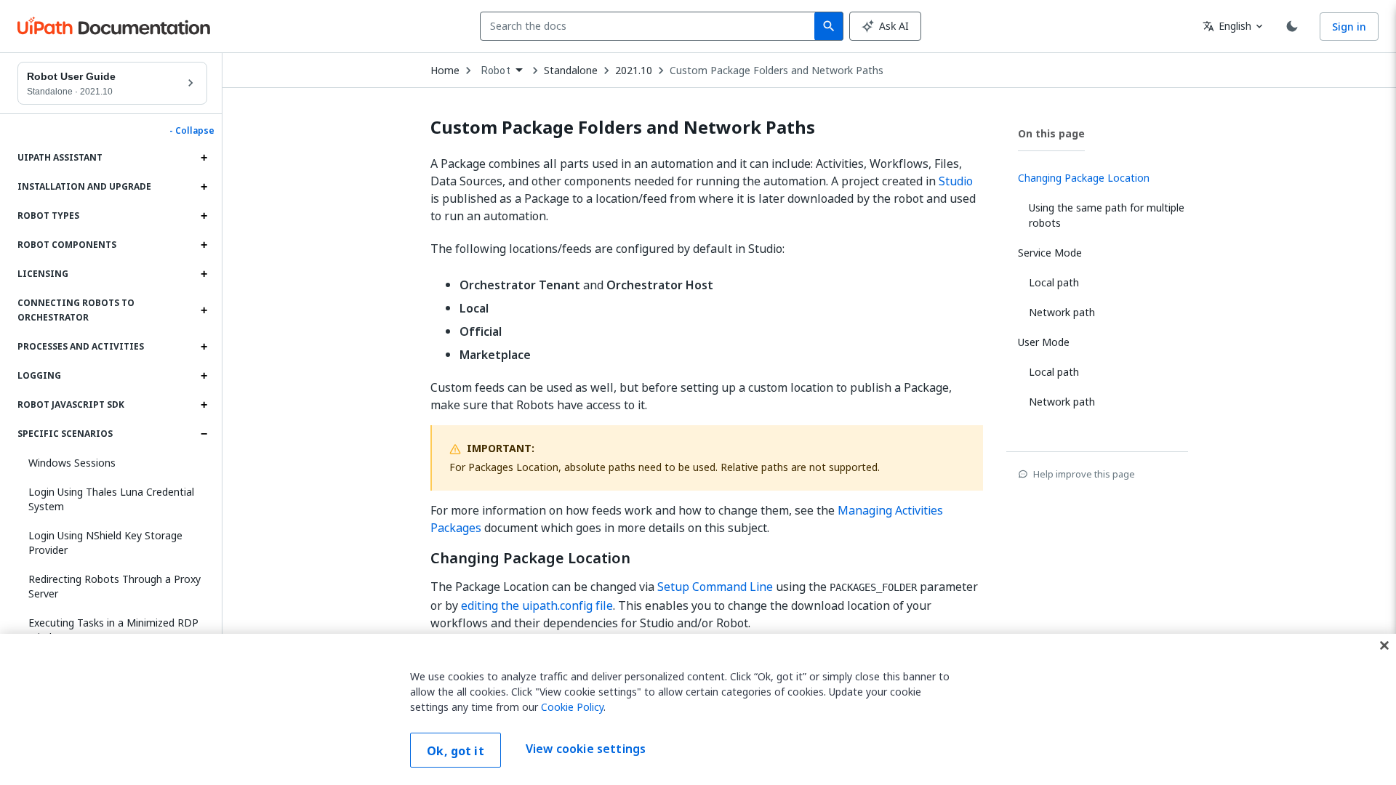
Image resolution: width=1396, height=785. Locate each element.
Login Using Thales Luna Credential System (111, 499)
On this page (1051, 133)
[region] (698, 709)
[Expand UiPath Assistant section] (203, 157)
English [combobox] (1227, 25)
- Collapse (191, 130)
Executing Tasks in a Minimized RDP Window (113, 630)
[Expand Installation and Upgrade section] (203, 186)
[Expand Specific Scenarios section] (203, 433)
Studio (956, 181)
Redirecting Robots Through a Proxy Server (114, 586)
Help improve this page (1084, 474)
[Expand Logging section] (203, 375)
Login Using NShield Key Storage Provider (105, 542)
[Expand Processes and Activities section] (203, 346)
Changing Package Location (530, 558)
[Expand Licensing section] (203, 274)
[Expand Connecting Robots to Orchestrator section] (203, 310)
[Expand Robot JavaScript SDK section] (203, 404)
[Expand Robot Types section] (203, 215)
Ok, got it (455, 751)
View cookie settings (586, 748)
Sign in (1349, 26)
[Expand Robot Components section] (203, 244)
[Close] (1384, 645)
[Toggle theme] (1292, 26)
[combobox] (650, 26)
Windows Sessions (72, 462)
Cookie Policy (572, 706)
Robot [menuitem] (495, 70)
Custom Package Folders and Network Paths (776, 70)
